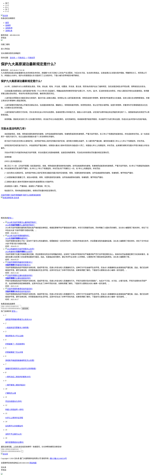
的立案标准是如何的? (18, 278)
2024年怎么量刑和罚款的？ (20, 225)
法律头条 (8, 31)
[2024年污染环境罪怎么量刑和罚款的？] (21, 222)
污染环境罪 (5, 195)
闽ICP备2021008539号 (58, 458)
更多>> (10, 218)
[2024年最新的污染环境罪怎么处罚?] (19, 249)
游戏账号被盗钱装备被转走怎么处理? (19, 360)
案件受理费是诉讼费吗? (14, 442)
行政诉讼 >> (22, 58)
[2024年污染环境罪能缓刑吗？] (17, 236)
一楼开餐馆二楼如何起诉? (15, 385)
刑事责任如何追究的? (18, 291)
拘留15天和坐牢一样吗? (14, 409)
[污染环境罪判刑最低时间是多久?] (19, 262)
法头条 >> (13, 58)
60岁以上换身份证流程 (14, 418)
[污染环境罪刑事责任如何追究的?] (19, 289)
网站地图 (32, 463)
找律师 (8, 25)
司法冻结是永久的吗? (13, 401)
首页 (7, 23)
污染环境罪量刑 (16, 195)
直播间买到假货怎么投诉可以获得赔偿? (20, 369)
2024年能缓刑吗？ (16, 238)
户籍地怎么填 (10, 393)
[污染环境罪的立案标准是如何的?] (19, 275)
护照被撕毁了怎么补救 (14, 352)
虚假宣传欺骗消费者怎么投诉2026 (18, 319)
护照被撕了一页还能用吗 (15, 344)
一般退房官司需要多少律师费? (17, 328)
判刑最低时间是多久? (18, 265)
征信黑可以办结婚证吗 (14, 426)
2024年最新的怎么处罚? (19, 252)
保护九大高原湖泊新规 (32, 195)
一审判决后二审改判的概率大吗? (18, 377)
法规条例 (8, 28)
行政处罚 (31, 58)
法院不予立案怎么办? (13, 434)
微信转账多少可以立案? (14, 336)
